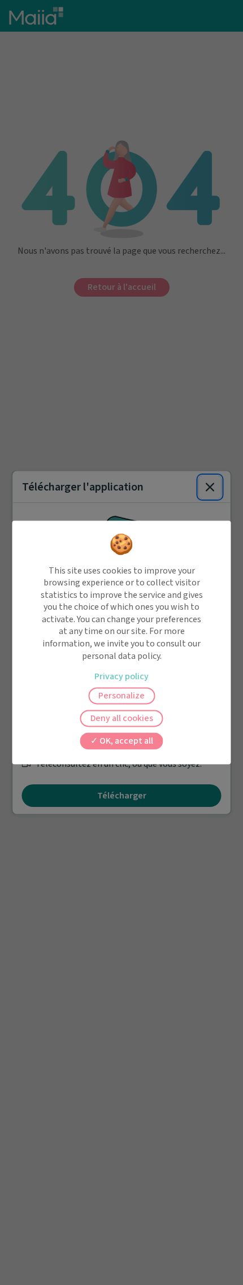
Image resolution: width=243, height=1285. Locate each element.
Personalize (121, 696)
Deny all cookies (121, 719)
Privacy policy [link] (121, 677)
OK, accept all (125, 741)
